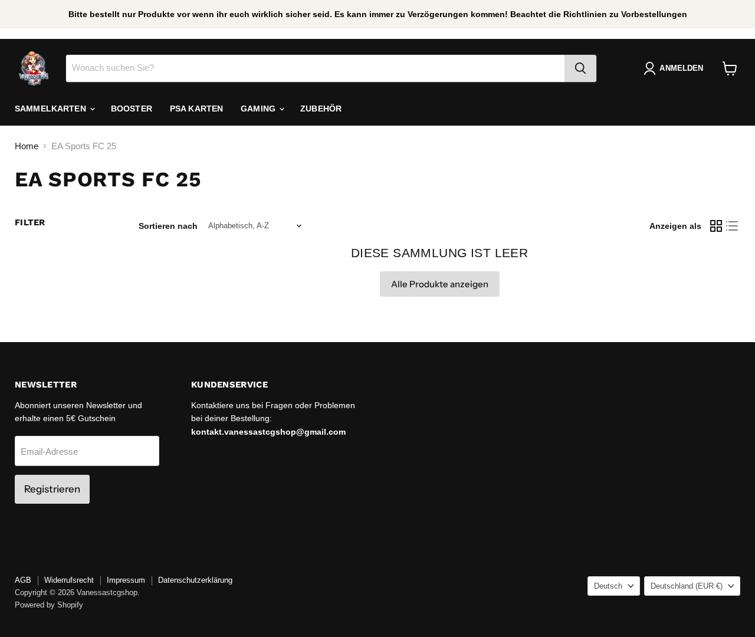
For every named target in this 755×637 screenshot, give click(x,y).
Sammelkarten (51, 108)
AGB (23, 580)
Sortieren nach (168, 226)
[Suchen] (580, 68)
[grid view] (716, 226)
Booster (131, 108)
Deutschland (687, 586)
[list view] (732, 226)
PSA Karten (196, 108)
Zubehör (321, 108)
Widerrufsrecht (69, 580)
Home (26, 146)
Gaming (259, 108)
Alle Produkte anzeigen (439, 284)
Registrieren (52, 489)
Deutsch (608, 586)
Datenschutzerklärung (195, 580)
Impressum (126, 580)
